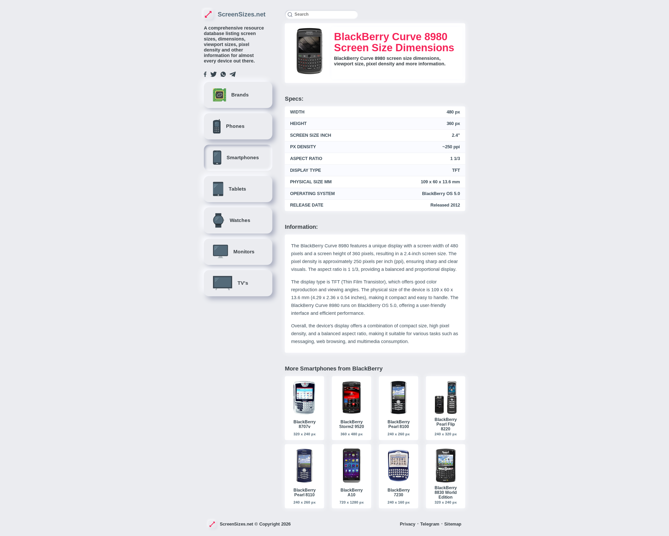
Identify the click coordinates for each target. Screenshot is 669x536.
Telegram (430, 524)
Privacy (408, 524)
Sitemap (452, 524)
